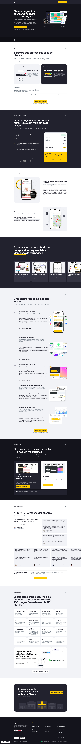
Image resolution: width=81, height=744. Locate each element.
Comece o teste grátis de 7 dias (20, 26)
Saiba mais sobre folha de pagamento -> (26, 402)
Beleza (46, 724)
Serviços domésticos (48, 732)
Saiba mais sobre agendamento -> (25, 328)
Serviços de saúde (48, 726)
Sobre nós (34, 724)
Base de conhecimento (36, 726)
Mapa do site (65, 741)
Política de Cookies (60, 729)
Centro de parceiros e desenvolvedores (40, 671)
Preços (33, 729)
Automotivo (47, 731)
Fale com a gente (35, 731)
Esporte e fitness (48, 729)
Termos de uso (59, 724)
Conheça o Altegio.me (48, 484)
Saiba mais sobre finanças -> (24, 359)
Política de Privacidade (61, 726)
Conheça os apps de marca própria (22, 486)
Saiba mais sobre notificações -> (25, 380)
